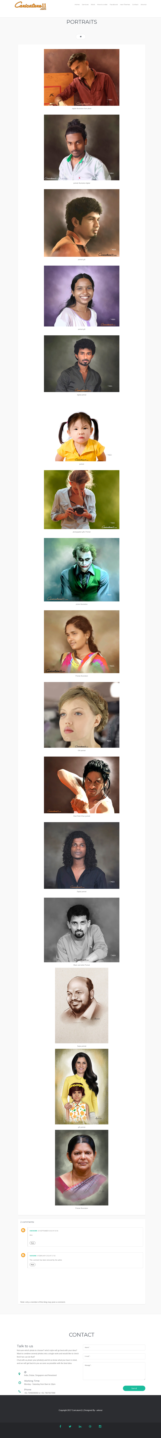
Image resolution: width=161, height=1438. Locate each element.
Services (85, 4)
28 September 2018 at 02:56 (48, 1231)
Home (77, 4)
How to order (102, 4)
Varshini (33, 1256)
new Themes (125, 4)
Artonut (144, 4)
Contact (135, 4)
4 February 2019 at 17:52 (46, 1256)
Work (93, 4)
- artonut (98, 1410)
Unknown (33, 1231)
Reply (32, 1243)
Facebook (114, 4)
